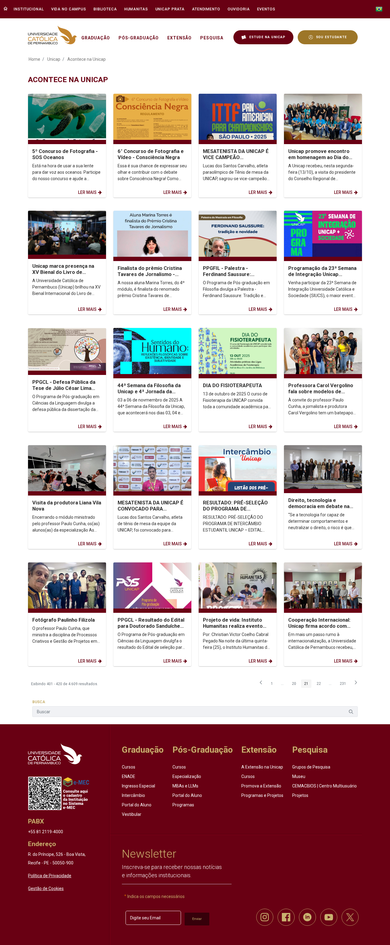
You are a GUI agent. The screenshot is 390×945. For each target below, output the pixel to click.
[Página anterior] (261, 684)
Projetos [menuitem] (300, 795)
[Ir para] (55, 753)
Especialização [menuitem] (186, 776)
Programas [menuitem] (183, 804)
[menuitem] (29, 9)
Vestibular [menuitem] (131, 814)
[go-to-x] (52, 35)
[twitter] (350, 917)
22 (320, 684)
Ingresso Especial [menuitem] (138, 785)
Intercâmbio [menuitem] (133, 795)
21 (307, 684)
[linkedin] (307, 917)
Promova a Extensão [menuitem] (261, 785)
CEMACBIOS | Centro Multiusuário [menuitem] (324, 785)
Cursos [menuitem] (128, 767)
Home (34, 59)
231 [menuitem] (344, 684)
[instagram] (264, 917)
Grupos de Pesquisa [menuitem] (311, 767)
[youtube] (328, 917)
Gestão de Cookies (46, 888)
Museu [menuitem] (298, 776)
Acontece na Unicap (86, 59)
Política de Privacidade (49, 875)
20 (295, 684)
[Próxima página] (356, 684)
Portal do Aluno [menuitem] (136, 804)
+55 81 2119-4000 (45, 831)
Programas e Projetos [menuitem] (262, 795)
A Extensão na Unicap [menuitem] (262, 767)
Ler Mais (87, 192)
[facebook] (286, 917)
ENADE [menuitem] (128, 776)
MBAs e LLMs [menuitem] (185, 785)
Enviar (197, 919)
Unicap (53, 59)
